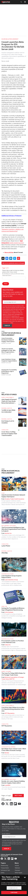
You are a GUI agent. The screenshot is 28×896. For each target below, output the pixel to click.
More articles (8, 252)
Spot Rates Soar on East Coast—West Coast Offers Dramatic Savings (13, 749)
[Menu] (25, 1)
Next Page (18, 795)
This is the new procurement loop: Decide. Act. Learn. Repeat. (13, 788)
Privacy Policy (17, 323)
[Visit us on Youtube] (19, 803)
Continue (14, 892)
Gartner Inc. (8, 533)
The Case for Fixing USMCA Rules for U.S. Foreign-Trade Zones (13, 674)
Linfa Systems (9, 612)
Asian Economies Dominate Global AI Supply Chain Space (7, 339)
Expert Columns (6, 671)
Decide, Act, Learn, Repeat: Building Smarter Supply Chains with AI (13, 782)
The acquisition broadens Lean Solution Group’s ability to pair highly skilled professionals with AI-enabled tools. (12, 583)
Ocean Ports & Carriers (8, 746)
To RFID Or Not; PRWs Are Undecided (8, 411)
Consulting (4, 429)
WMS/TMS (4, 606)
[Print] (2, 258)
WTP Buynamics (9, 713)
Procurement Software (8, 525)
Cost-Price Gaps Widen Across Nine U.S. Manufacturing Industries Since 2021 (12, 709)
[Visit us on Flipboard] (15, 803)
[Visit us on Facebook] (2, 803)
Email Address (7, 299)
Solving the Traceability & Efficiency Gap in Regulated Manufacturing (9, 371)
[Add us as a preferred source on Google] (18, 258)
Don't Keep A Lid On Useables (7, 422)
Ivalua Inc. (8, 644)
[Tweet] (14, 258)
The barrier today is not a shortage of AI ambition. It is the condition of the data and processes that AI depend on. (13, 537)
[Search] (21, 1)
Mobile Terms (6, 323)
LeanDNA (7, 785)
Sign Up (7, 325)
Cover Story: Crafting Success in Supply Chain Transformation (9, 433)
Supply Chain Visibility (7, 397)
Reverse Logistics (6, 408)
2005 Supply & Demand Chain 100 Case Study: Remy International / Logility (9, 401)
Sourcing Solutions (7, 573)
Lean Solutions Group (11, 579)
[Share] (6, 258)
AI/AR (2, 493)
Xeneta (7, 753)
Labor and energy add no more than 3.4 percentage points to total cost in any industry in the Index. (12, 717)
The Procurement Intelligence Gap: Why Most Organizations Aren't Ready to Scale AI (9, 350)
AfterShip (4, 553)
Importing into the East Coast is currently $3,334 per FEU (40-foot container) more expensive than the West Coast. (13, 756)
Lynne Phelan (5, 546)
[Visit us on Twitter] (7, 803)
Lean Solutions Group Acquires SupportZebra (9, 360)
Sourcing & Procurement (9, 39)
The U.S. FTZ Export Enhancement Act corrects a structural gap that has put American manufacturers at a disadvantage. (13, 682)
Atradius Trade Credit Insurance (14, 499)
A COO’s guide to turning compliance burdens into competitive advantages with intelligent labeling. (13, 615)
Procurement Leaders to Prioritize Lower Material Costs (12, 641)
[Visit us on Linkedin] (11, 803)
